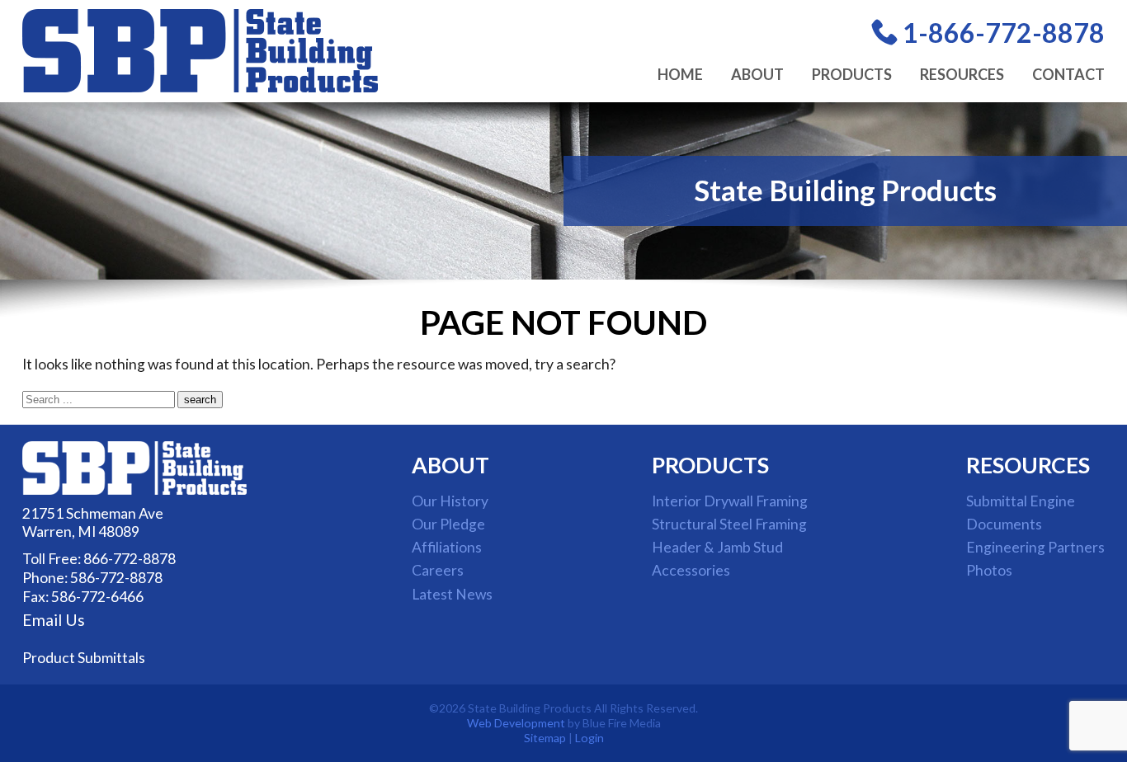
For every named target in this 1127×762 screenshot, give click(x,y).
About (757, 74)
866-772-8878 (129, 558)
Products (852, 74)
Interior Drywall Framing (730, 501)
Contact (1068, 74)
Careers (438, 570)
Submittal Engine (1020, 501)
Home (680, 74)
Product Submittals (83, 657)
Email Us (53, 620)
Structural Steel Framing (729, 524)
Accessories (691, 570)
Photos (989, 570)
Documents (1004, 524)
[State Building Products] (200, 87)
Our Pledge (448, 524)
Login (589, 738)
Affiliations (447, 547)
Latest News (452, 594)
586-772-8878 (116, 577)
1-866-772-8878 (1004, 32)
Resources (962, 74)
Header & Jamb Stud (717, 547)
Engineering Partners (1035, 547)
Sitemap (545, 738)
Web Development (516, 723)
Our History (450, 501)
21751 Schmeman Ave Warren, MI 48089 (92, 523)
